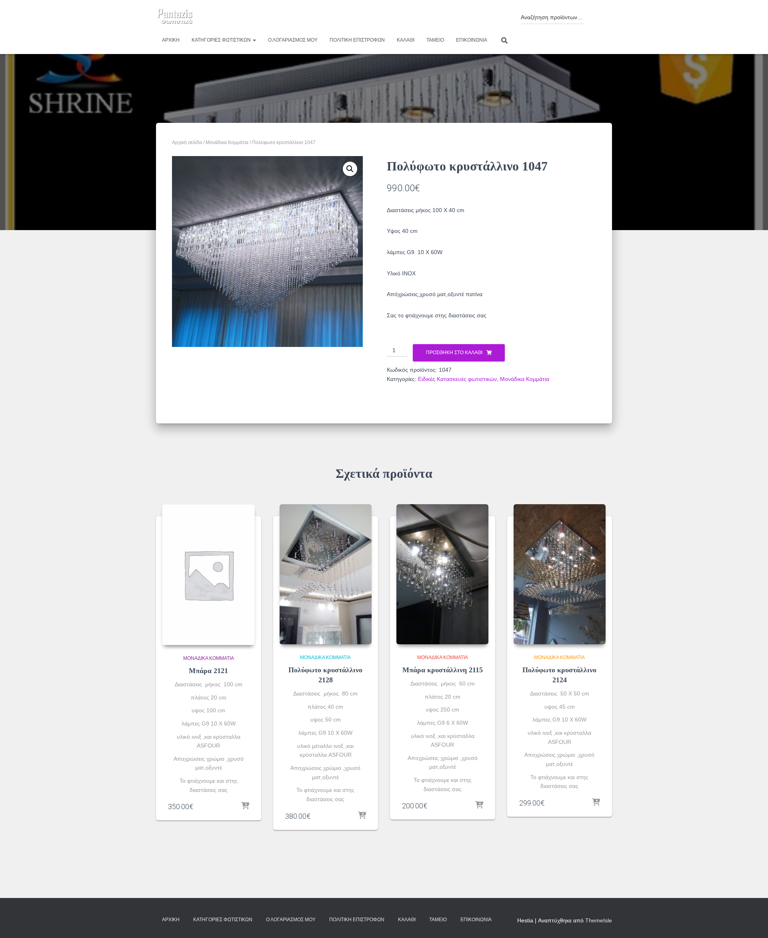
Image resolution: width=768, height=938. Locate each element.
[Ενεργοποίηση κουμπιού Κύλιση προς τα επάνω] (752, 922)
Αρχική (171, 40)
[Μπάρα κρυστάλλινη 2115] (442, 574)
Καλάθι (405, 40)
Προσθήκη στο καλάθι (454, 352)
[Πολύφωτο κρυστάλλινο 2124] (560, 574)
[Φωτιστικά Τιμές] (175, 17)
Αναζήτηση (597, 15)
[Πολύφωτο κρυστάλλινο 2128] (326, 574)
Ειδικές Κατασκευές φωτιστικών (457, 379)
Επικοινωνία (471, 40)
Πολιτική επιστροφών (357, 40)
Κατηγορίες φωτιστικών (222, 40)
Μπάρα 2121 (208, 671)
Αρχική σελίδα (187, 142)
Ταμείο (435, 40)
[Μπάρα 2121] (208, 574)
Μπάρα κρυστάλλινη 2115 (442, 670)
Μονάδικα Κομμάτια (227, 142)
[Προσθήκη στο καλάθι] (245, 806)
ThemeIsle (598, 920)
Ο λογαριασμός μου (293, 40)
